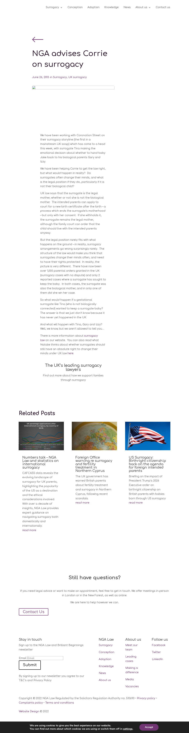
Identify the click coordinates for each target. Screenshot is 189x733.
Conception (75, 7)
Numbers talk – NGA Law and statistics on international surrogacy (40, 462)
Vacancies (132, 686)
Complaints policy (31, 702)
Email (22, 658)
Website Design (29, 711)
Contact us (163, 7)
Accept (149, 727)
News (127, 7)
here (70, 353)
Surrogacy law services (66, 387)
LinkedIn (157, 659)
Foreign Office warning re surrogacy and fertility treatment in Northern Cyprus (93, 464)
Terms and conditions (59, 702)
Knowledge (111, 7)
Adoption (93, 7)
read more (29, 530)
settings (128, 729)
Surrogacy (52, 7)
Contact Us (33, 612)
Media (129, 679)
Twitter (156, 652)
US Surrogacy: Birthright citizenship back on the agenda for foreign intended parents (147, 464)
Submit (30, 665)
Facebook (159, 645)
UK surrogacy (77, 77)
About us (141, 7)
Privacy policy (146, 698)
